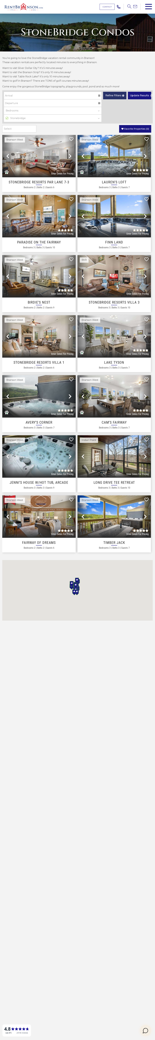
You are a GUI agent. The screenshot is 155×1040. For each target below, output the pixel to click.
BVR (84, 259)
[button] (114, 95)
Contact (107, 7)
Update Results (140, 95)
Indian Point (89, 440)
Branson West (14, 139)
